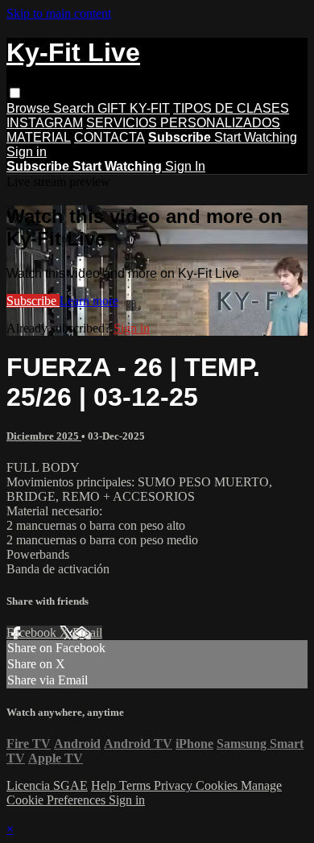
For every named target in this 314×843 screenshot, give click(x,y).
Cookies (218, 785)
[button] (15, 93)
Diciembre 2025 (43, 436)
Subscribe (33, 301)
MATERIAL (38, 137)
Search (75, 108)
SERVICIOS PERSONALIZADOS (183, 123)
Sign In (185, 166)
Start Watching (255, 137)
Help (105, 785)
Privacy (175, 785)
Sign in (26, 152)
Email (87, 632)
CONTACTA (109, 137)
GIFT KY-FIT (133, 108)
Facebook (33, 632)
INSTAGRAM (44, 123)
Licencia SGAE (47, 785)
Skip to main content (58, 13)
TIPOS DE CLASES (231, 108)
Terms (136, 785)
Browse (29, 108)
